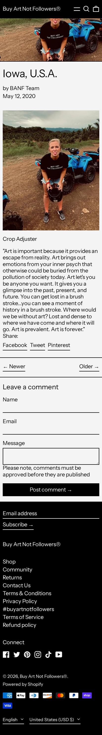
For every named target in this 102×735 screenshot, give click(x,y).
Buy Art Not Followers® (32, 8)
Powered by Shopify (23, 684)
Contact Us (16, 585)
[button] (86, 9)
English (11, 719)
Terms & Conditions (27, 593)
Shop (9, 561)
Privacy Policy (20, 601)
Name (10, 399)
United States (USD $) (52, 719)
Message (14, 443)
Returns (12, 577)
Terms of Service (23, 617)
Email (10, 421)
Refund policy (19, 625)
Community (17, 569)
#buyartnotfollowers (28, 609)
